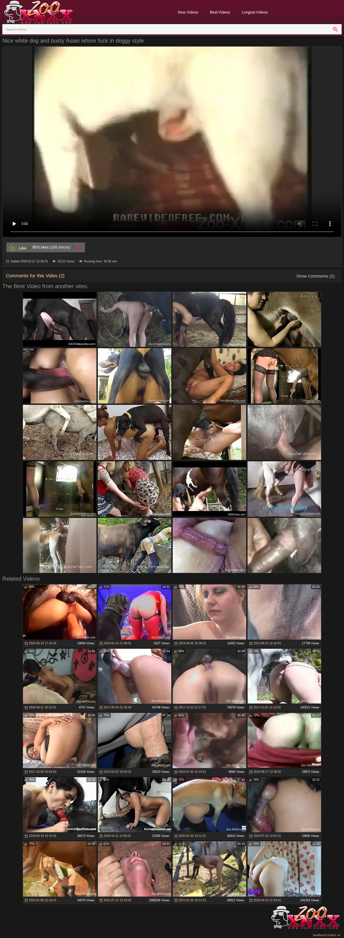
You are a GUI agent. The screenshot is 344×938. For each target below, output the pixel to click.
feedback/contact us (326, 935)
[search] (335, 29)
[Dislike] (79, 247)
